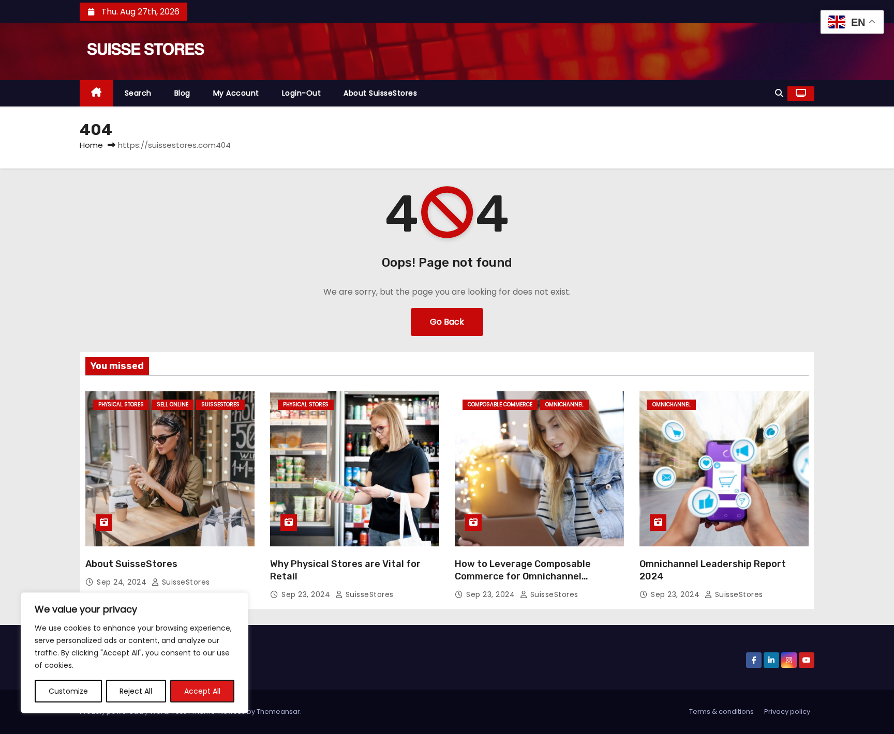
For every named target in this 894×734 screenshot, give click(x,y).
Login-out (301, 93)
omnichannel (564, 404)
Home (91, 145)
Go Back (447, 322)
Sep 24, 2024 (123, 582)
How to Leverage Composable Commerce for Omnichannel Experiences (523, 576)
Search (138, 93)
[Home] (96, 93)
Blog (182, 93)
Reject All (136, 691)
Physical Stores (121, 404)
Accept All (202, 691)
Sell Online (172, 404)
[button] (779, 93)
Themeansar (278, 711)
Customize (68, 691)
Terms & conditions (721, 711)
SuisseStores (220, 404)
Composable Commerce (500, 404)
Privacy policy (787, 711)
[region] (134, 652)
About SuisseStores (380, 93)
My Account (236, 93)
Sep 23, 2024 (307, 594)
